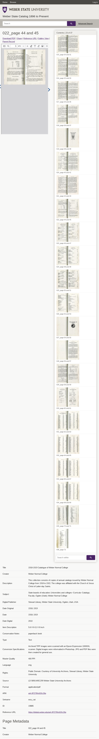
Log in (95, 2)
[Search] (71, 23)
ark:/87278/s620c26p (37, 693)
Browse (13, 2)
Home (5, 2)
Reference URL (29, 38)
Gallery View (43, 38)
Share (19, 38)
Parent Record (9, 41)
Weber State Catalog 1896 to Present (26, 16)
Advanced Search (85, 24)
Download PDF (9, 38)
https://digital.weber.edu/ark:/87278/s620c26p (47, 712)
